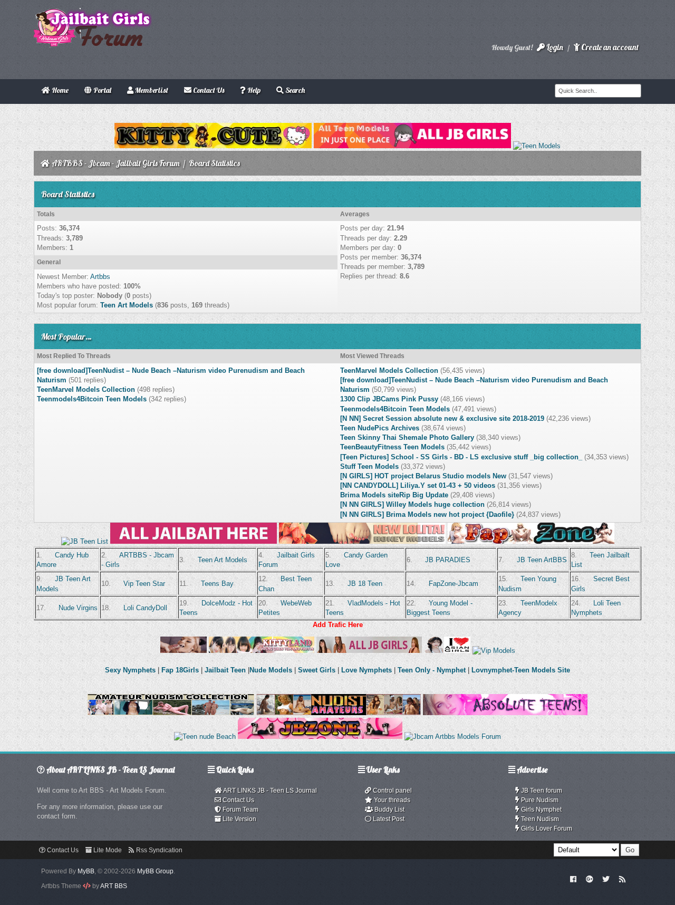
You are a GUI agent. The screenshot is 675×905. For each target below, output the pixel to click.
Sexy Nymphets (131, 670)
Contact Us (237, 800)
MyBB (86, 871)
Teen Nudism (539, 819)
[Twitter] (606, 878)
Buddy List (388, 809)
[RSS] (622, 878)
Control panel (391, 790)
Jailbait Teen (225, 670)
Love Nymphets (366, 670)
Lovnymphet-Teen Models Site (520, 670)
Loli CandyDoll (145, 608)
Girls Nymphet (540, 809)
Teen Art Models (126, 305)
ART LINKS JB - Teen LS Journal (269, 790)
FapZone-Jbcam (453, 584)
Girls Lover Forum (545, 828)
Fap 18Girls (180, 670)
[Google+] (589, 878)
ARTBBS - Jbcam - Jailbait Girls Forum (116, 163)
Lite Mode (107, 850)
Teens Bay (217, 584)
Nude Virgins (78, 608)
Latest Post (387, 819)
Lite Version (238, 819)
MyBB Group (155, 871)
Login (554, 47)
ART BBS (113, 886)
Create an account (609, 47)
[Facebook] (573, 878)
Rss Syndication (158, 850)
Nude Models (270, 670)
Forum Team (239, 809)
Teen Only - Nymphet (432, 670)
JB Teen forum (540, 790)
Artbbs (100, 277)
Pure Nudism (538, 800)
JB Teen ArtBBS (542, 560)
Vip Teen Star (144, 584)
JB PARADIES (447, 560)
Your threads (391, 800)
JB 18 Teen (365, 584)
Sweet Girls (316, 670)
